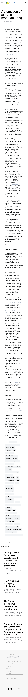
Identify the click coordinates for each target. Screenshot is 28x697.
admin (4, 21)
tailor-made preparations (11, 532)
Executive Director (10, 676)
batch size (15, 458)
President (9, 673)
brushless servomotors (10, 461)
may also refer (14, 382)
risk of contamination (10, 521)
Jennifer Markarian (9, 493)
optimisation (19, 496)
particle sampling (9, 499)
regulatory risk (16, 515)
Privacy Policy (11, 663)
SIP (17, 526)
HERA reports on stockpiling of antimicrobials (11, 583)
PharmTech (8, 507)
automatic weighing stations (11, 455)
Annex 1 (17, 444)
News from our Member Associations (15, 681)
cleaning (11, 463)
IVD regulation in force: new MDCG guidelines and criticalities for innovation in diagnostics (12, 559)
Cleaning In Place (9, 466)
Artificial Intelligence (10, 447)
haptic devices (9, 485)
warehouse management (17, 534)
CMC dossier (8, 469)
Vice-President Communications (13, 678)
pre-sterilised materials (10, 510)
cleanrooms (17, 466)
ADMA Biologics (13, 442)
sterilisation (8, 529)
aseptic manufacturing (10, 450)
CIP (7, 463)
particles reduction (9, 502)
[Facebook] (8, 689)
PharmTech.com (9, 54)
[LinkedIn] (13, 689)
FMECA (17, 480)
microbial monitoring (10, 496)
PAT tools (17, 502)
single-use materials (10, 526)
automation (8, 458)
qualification (8, 515)
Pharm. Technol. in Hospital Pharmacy (13, 504)
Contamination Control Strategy (12, 472)
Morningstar (15, 184)
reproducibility (9, 518)
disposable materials (10, 477)
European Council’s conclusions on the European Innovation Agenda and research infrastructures (14, 629)
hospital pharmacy (9, 488)
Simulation (17, 523)
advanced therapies (10, 444)
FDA (17, 477)
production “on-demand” (11, 513)
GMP (17, 483)
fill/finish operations (10, 480)
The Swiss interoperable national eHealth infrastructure (11, 605)
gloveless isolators (9, 483)
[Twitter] (11, 689)
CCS (18, 461)
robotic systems (9, 523)
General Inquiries (9, 671)
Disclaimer (10, 666)
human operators (9, 491)
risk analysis (17, 518)
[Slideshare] (19, 689)
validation (8, 534)
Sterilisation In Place (17, 529)
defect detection (9, 474)
